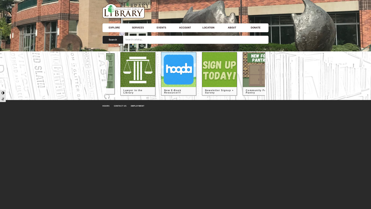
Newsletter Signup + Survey (206, 91)
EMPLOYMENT (137, 106)
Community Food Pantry (244, 91)
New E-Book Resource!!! (159, 91)
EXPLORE (114, 27)
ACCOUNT (185, 27)
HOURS (106, 106)
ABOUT (232, 27)
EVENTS (161, 27)
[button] (104, 74)
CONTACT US (120, 106)
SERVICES (138, 27)
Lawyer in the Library (119, 91)
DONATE (256, 27)
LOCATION (208, 27)
